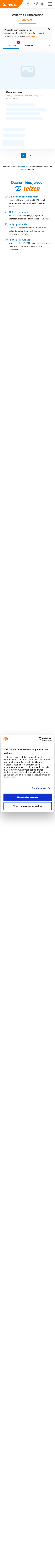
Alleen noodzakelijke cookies (27, 806)
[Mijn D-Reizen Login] (43, 4)
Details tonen (39, 788)
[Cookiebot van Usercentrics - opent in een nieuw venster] (39, 739)
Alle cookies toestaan (27, 797)
